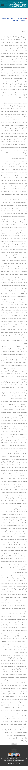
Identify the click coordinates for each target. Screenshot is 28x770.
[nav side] (2, 5)
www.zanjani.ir (14, 763)
